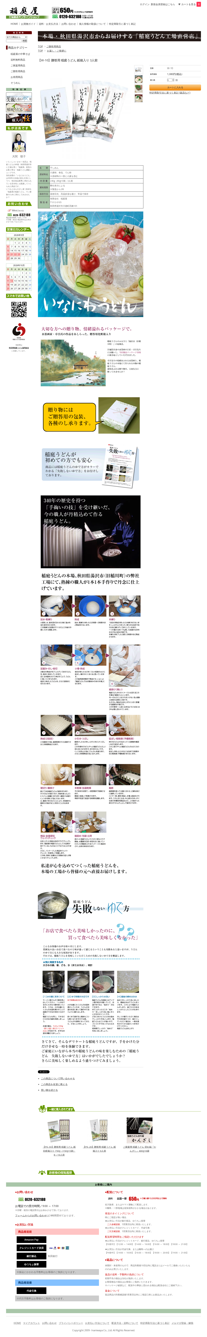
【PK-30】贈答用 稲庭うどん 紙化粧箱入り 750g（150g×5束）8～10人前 (59, 1150)
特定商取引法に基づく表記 (154, 1323)
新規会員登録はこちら (163, 4)
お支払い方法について (97, 1323)
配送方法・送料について (125, 1323)
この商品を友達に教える (54, 1084)
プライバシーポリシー (71, 1323)
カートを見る (190, 4)
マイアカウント (31, 1323)
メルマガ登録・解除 (182, 1323)
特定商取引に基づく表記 (122, 24)
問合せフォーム (18, 210)
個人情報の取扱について (92, 24)
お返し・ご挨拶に (56, 50)
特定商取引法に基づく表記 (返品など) (169, 92)
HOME (17, 1323)
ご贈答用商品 (53, 46)
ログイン (145, 4)
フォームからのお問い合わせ (31, 1215)
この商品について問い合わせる (58, 1078)
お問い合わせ (49, 1323)
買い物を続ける (49, 1090)
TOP (40, 46)
